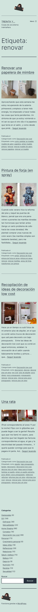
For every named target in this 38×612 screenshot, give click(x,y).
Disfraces (6, 522)
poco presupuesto (13, 375)
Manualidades (8, 525)
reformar (4, 477)
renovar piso (12, 378)
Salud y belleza (7, 555)
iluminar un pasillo (8, 472)
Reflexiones (7, 548)
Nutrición (6, 565)
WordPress (21, 604)
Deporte (6, 561)
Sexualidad (7, 571)
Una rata (8, 402)
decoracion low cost (23, 467)
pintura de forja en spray (10, 258)
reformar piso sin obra (17, 477)
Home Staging (7, 528)
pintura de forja (25, 256)
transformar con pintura (10, 264)
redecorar (29, 475)
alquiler (17, 464)
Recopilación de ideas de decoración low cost (18, 289)
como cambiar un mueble (24, 141)
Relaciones (7, 552)
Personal (5, 538)
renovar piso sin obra (19, 381)
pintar (17, 256)
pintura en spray (26, 258)
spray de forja (26, 261)
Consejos (6, 532)
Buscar (4, 576)
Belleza (6, 558)
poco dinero (5, 475)
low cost (15, 373)
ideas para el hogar (25, 469)
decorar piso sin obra (9, 469)
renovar (10, 147)
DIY (2, 518)
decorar (27, 370)
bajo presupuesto (27, 464)
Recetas (6, 568)
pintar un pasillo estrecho (25, 472)
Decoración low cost (24, 139)
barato (3, 467)
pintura (4, 147)
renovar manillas (14, 261)
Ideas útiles (7, 545)
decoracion (19, 370)
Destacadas (6, 515)
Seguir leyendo (19, 128)
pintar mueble (27, 144)
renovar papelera (7, 149)
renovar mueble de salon (23, 147)
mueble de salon (7, 144)
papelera (17, 144)
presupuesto (25, 375)
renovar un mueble (22, 149)
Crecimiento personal (11, 542)
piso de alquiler (24, 373)
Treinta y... (8, 21)
